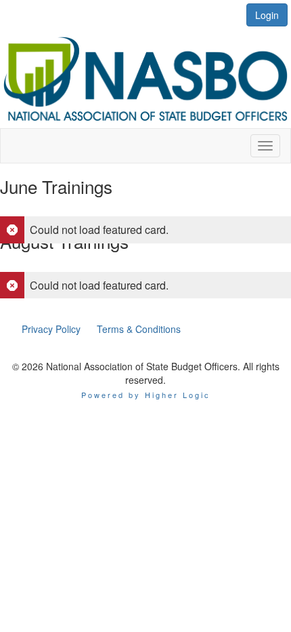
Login (267, 15)
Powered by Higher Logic (145, 394)
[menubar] (101, 329)
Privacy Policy (51, 329)
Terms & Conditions (139, 329)
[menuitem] (51, 328)
